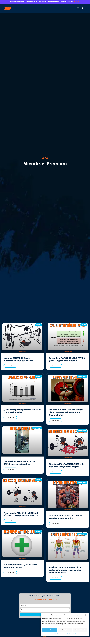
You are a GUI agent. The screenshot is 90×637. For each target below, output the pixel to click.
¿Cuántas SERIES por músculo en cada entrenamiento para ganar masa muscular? (65, 570)
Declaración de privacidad (69, 634)
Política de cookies (57, 634)
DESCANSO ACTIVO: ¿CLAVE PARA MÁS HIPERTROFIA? (20, 566)
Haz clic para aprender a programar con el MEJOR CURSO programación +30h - (44, 1)
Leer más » (10, 366)
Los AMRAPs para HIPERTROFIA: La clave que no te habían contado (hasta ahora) (66, 412)
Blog (45, 158)
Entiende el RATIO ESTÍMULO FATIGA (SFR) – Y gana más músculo (67, 359)
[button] (86, 615)
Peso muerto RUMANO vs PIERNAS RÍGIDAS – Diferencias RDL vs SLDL (21, 514)
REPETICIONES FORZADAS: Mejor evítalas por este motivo (65, 517)
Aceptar (49, 630)
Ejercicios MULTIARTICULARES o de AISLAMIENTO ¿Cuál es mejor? (66, 465)
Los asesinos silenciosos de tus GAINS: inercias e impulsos (19, 462)
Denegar (64, 630)
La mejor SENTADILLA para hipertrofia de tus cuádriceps (18, 359)
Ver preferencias (80, 630)
